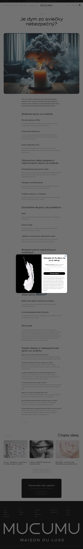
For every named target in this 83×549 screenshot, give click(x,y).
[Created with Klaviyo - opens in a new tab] (41, 294)
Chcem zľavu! (54, 273)
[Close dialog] (65, 256)
